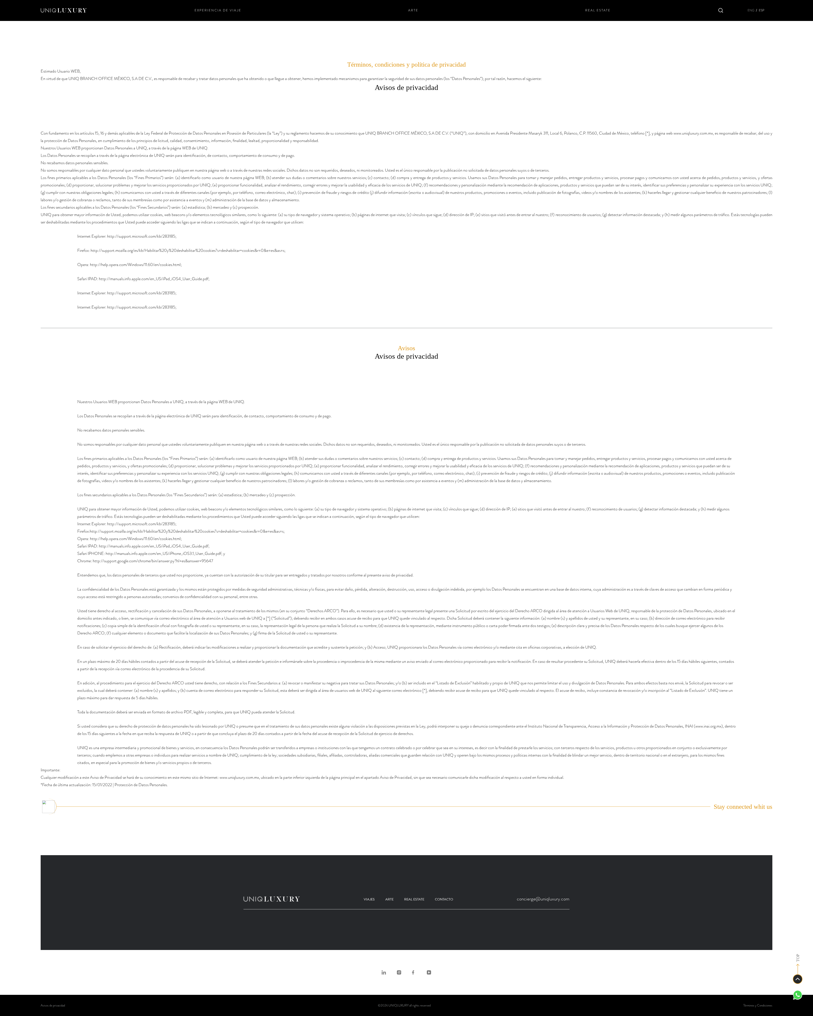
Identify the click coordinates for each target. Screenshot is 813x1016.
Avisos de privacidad (53, 1005)
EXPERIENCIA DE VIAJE (218, 10)
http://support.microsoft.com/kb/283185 (141, 236)
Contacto (444, 899)
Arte (389, 899)
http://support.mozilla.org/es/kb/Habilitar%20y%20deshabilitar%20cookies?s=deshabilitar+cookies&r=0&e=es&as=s (187, 250)
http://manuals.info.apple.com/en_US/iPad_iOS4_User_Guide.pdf (153, 279)
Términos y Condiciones (757, 1005)
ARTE (413, 10)
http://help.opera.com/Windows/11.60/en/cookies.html (135, 265)
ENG (751, 10)
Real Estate (414, 899)
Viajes (369, 899)
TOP (798, 958)
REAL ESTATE (598, 10)
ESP (761, 10)
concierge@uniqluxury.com (543, 898)
